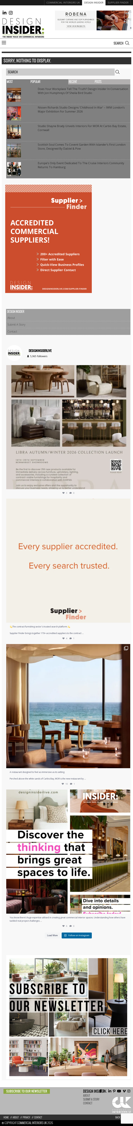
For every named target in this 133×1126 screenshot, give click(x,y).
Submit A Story (16, 324)
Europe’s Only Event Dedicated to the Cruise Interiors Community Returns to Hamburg (81, 165)
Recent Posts (85, 82)
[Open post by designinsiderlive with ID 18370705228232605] (68, 561)
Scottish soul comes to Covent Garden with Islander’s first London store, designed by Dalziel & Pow (82, 146)
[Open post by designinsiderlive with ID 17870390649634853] (68, 706)
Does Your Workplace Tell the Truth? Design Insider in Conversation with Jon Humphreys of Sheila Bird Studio (83, 91)
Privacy (26, 1117)
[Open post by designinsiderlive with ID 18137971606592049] (68, 852)
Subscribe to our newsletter (26, 1091)
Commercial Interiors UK (63, 2)
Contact (12, 331)
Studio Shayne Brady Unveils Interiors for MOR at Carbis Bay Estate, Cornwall (82, 128)
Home (6, 1117)
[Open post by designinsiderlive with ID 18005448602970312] (68, 427)
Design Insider (93, 2)
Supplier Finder (118, 2)
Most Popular (23, 82)
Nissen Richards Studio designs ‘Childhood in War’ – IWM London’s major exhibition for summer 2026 (81, 109)
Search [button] (127, 43)
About (11, 318)
